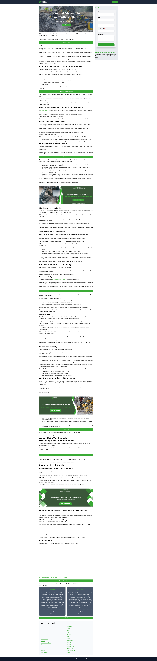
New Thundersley (43, 577)
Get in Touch (66, 291)
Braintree (69, 634)
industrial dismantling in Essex (58, 279)
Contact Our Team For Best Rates (66, 91)
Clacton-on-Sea (70, 646)
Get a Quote (65, 24)
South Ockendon (44, 652)
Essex (68, 636)
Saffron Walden (70, 648)
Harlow (68, 638)
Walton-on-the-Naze (71, 650)
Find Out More (66, 156)
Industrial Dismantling (45, 110)
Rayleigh (56, 577)
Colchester (69, 644)
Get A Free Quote (66, 617)
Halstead (69, 642)
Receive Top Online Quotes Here (66, 580)
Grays (42, 648)
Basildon (65, 577)
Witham (68, 630)
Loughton (69, 632)
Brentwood (43, 650)
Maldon (68, 628)
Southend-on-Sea (44, 638)
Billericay (43, 644)
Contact (115, 2)
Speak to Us (66, 429)
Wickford (60, 577)
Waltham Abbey (70, 640)
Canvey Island (50, 577)
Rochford (43, 640)
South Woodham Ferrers (46, 642)
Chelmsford (69, 626)
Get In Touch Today (66, 42)
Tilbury (42, 646)
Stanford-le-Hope (44, 636)
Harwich (68, 652)
